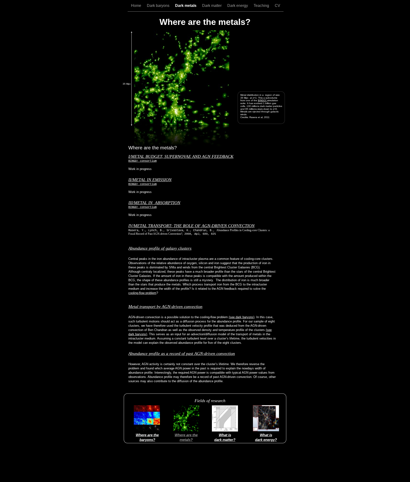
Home (136, 6)
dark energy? (266, 440)
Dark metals (186, 6)
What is (266, 435)
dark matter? (224, 440)
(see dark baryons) (241, 317)
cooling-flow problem (142, 293)
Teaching (262, 6)
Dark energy (238, 6)
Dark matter (212, 6)
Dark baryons (158, 6)
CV (277, 6)
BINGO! (262, 100)
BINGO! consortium (142, 161)
